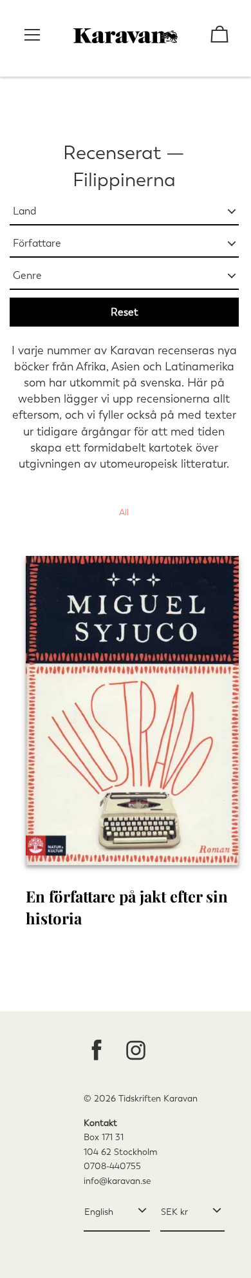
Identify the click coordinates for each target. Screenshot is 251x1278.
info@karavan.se (117, 1181)
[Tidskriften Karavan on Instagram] (136, 1051)
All (124, 512)
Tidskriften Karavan (158, 1098)
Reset (124, 312)
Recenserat (112, 152)
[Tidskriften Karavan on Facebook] (96, 1051)
